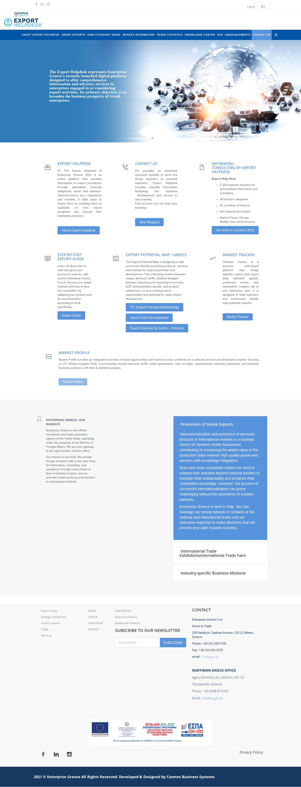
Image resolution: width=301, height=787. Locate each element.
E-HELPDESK (95, 623)
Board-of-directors (126, 617)
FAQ (220, 34)
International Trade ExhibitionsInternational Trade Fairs (213, 553)
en (263, 6)
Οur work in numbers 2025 (235, 230)
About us (46, 635)
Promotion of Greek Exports (207, 424)
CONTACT (94, 629)
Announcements (238, 34)
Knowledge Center (200, 34)
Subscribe (173, 642)
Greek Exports (73, 34)
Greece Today (49, 611)
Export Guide (71, 315)
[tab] (220, 424)
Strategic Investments (53, 617)
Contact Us (262, 34)
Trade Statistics (170, 34)
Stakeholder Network (127, 623)
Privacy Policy (251, 752)
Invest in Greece (50, 623)
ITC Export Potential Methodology (154, 307)
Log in (251, 6)
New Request (149, 222)
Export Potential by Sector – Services (157, 328)
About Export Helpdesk (41, 34)
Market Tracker (237, 317)
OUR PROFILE (123, 611)
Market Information (139, 34)
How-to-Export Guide (104, 34)
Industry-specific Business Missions (213, 573)
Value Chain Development (149, 317)
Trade (44, 629)
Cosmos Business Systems (191, 776)
